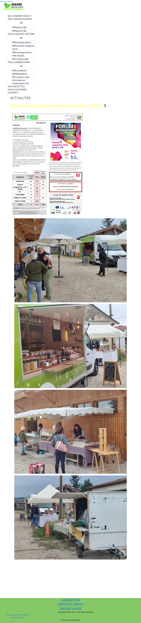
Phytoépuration (23, 42)
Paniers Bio (21, 27)
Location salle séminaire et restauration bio (20, 80)
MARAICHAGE (70, 609)
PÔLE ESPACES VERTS (20, 34)
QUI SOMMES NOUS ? (19, 16)
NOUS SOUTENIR (17, 89)
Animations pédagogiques (19, 72)
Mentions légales (17, 617)
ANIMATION (70, 600)
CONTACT (13, 92)
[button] (30, 19)
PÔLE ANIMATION (17, 62)
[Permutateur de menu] (21, 23)
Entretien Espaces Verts (23, 47)
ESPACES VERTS (71, 604)
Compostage (21, 59)
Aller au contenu (6, 1)
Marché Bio (21, 31)
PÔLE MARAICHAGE (18, 19)
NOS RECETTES (16, 86)
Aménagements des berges (22, 54)
